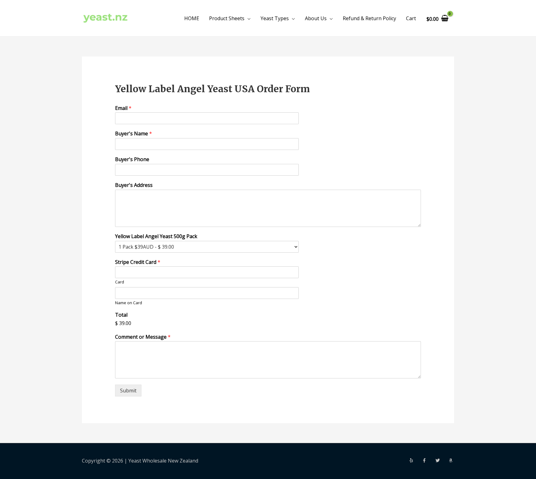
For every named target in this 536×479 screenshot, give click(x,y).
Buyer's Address (134, 185)
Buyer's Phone (132, 159)
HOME (191, 18)
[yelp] (415, 460)
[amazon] (451, 460)
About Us (316, 18)
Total (121, 315)
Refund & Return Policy (369, 18)
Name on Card (128, 302)
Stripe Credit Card (137, 262)
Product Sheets (226, 18)
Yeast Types (275, 18)
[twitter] (441, 460)
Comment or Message (143, 337)
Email (123, 108)
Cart (411, 18)
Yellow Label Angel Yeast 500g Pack (156, 236)
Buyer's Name (133, 133)
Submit (128, 390)
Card (119, 282)
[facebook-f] (428, 460)
